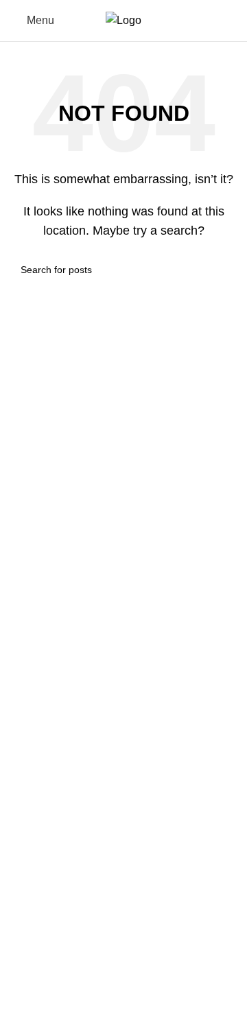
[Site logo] (123, 19)
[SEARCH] (221, 269)
